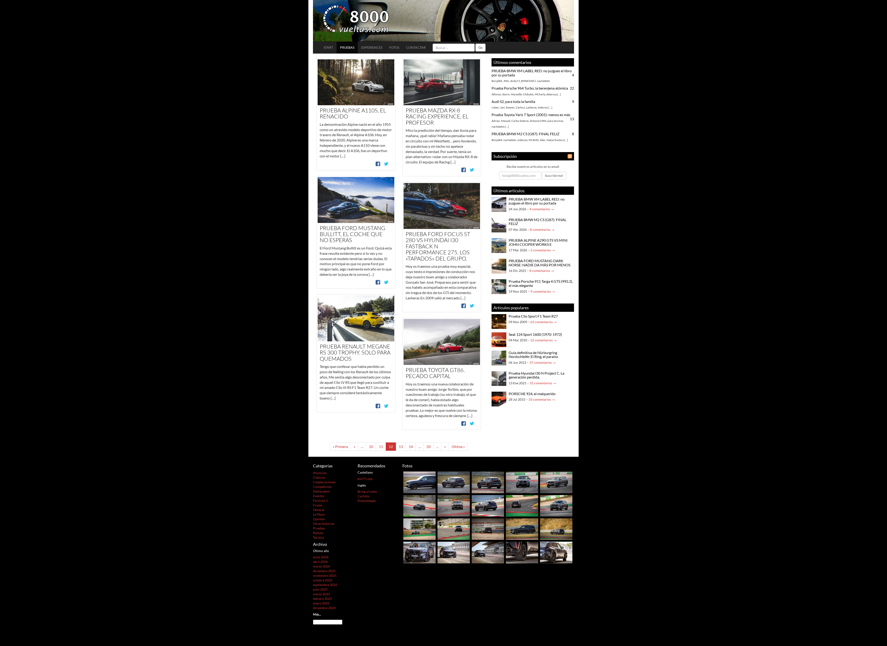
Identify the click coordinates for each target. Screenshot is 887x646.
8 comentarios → (542, 229)
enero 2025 (321, 603)
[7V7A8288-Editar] (488, 505)
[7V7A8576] (419, 482)
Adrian (496, 121)
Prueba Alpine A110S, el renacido (353, 113)
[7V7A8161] (488, 529)
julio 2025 (320, 589)
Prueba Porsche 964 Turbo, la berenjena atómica (530, 88)
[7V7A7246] (419, 552)
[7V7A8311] (419, 505)
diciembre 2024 (324, 608)
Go (480, 47)
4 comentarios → (541, 209)
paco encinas (555, 121)
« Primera (340, 446)
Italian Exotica (555, 140)
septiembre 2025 (325, 585)
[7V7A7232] (522, 552)
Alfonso (496, 94)
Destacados (321, 491)
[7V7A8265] (522, 505)
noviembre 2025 (325, 575)
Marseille (516, 94)
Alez (542, 140)
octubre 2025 (322, 580)
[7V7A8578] (454, 482)
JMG (506, 81)
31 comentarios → (543, 383)
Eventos (318, 496)
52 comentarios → (543, 340)
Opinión (319, 519)
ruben (495, 107)
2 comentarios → (542, 250)
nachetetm (543, 81)
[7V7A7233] (556, 552)
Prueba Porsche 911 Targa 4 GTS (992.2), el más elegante (541, 283)
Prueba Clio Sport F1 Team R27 (533, 316)
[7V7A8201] (556, 529)
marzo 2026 (321, 566)
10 (371, 446)
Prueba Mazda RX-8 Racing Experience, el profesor (437, 116)
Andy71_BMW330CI (523, 81)
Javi (502, 107)
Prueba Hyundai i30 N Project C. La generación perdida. (536, 375)
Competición (322, 487)
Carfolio (364, 496)
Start (328, 47)
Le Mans (319, 514)
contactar (416, 47)
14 (411, 446)
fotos (394, 47)
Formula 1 (320, 500)
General (318, 510)
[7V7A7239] (488, 552)
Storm (506, 94)
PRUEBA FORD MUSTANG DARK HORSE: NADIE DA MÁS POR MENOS (539, 262)
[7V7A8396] (488, 482)
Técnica (318, 537)
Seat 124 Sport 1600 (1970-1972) (535, 334)
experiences (371, 47)
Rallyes (318, 533)
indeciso (543, 107)
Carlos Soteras (520, 121)
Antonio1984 (538, 121)
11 (381, 446)
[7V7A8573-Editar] (522, 482)
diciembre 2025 (324, 571)
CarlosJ (520, 107)
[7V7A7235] (454, 552)
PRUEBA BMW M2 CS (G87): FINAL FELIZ (525, 134)
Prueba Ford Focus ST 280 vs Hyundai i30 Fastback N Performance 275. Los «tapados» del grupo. (438, 246)
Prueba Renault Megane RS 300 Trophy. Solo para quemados (355, 352)
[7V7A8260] (419, 529)
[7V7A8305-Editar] (556, 482)
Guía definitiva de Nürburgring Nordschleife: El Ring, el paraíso (533, 354)
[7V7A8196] (522, 529)
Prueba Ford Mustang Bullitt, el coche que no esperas (352, 234)
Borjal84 (497, 81)
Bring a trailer (367, 491)
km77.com (365, 479)
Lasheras (531, 107)
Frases (317, 505)
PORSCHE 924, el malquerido (532, 393)
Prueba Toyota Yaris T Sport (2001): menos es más (531, 114)
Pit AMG (534, 140)
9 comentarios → (542, 291)
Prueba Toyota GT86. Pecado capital (435, 373)
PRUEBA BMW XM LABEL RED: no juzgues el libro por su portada (532, 73)
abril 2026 (320, 562)
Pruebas (347, 47)
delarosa (551, 94)
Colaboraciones (324, 482)
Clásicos (319, 477)
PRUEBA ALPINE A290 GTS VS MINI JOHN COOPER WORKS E (538, 242)
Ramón (510, 107)
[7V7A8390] (454, 505)
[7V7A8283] (556, 505)
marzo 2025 (321, 594)
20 (428, 446)
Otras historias (323, 524)
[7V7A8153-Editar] (454, 529)
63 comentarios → (543, 322)
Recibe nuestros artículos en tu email (533, 166)
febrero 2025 (322, 599)
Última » (458, 446)
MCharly (540, 94)
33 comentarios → (542, 399)
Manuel (505, 121)
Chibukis (528, 94)
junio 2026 (320, 557)
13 (401, 446)
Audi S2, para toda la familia (513, 101)
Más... (317, 614)
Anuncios (320, 473)
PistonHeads (367, 501)
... (559, 94)
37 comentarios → (542, 362)
